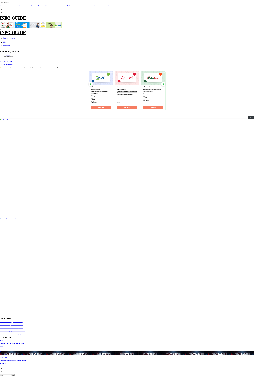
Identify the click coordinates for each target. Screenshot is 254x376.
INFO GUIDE (13, 18)
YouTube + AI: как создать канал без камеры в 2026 (11, 328)
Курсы (4, 37)
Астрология (5, 39)
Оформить (101, 107)
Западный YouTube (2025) (6, 61)
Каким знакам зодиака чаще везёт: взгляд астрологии (12, 334)
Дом (4, 41)
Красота (4, 42)
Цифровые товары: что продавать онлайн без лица (11, 322)
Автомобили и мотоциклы (9, 38)
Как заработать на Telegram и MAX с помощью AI (11, 325)
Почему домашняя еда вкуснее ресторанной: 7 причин (12, 331)
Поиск (1, 115)
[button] (91, 84)
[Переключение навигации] (0, 29)
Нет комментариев (9, 64)
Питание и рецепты (7, 44)
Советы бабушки (6, 45)
